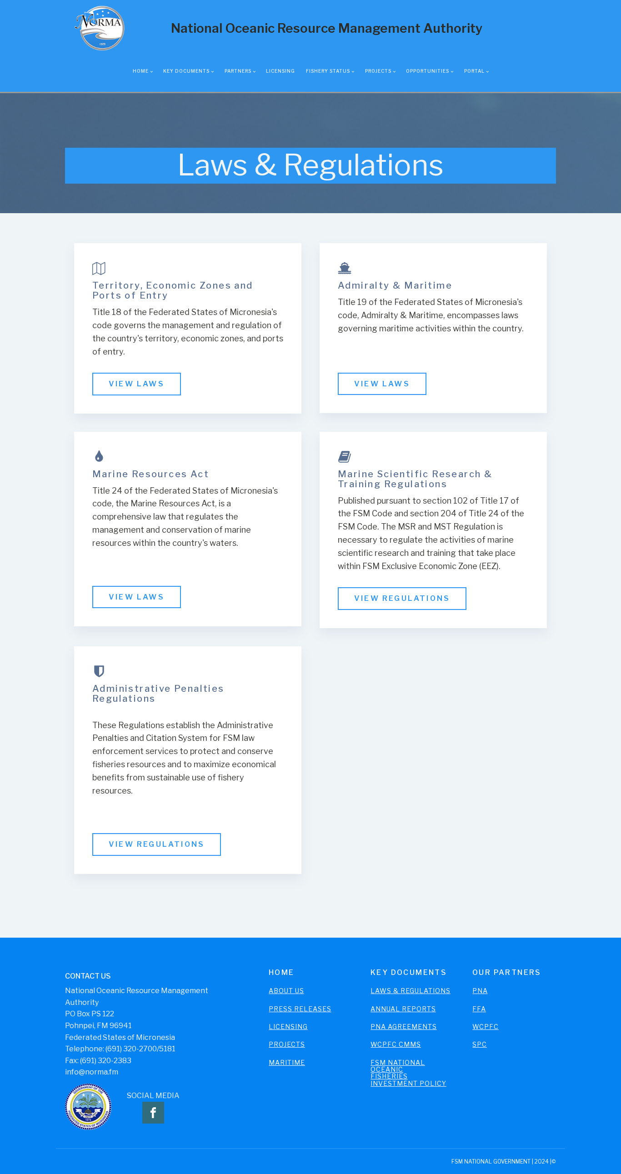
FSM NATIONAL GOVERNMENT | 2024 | (501, 1161)
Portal (474, 71)
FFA (479, 1008)
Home (141, 71)
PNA (480, 990)
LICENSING (288, 1026)
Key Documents (186, 71)
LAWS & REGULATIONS (411, 990)
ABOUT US (286, 990)
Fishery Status (328, 71)
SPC (479, 1044)
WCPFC (485, 1026)
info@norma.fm (91, 1072)
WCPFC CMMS (396, 1044)
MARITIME (287, 1062)
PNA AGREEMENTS (404, 1026)
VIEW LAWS (137, 384)
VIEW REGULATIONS (402, 598)
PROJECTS (287, 1044)
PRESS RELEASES (300, 1008)
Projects (378, 71)
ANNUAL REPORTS (403, 1008)
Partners (238, 71)
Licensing (280, 71)
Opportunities (427, 71)
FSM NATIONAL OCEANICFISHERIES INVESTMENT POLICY (408, 1073)
